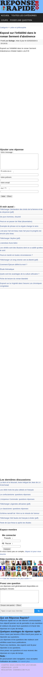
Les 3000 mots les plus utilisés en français (17, 490)
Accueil (5, 15)
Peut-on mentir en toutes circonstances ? (16, 255)
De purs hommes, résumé (10, 217)
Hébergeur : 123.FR (9, 667)
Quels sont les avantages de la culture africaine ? (19, 274)
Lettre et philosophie (18, 28)
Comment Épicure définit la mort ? (13, 265)
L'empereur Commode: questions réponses (17, 499)
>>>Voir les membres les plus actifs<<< (16, 579)
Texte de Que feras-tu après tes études (15, 523)
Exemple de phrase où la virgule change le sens (19, 226)
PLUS (27, 670)
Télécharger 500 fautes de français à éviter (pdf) (19, 518)
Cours (4, 20)
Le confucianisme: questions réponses (15, 495)
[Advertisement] (21, 76)
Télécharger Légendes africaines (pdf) (15, 504)
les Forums (31, 665)
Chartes (5, 665)
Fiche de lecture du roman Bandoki (14, 279)
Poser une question (21, 20)
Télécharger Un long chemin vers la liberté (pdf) (19, 260)
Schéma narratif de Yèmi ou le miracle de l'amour (19, 513)
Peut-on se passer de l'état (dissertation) (16, 221)
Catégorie (4, 28)
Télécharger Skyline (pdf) (10, 238)
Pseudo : (7, 538)
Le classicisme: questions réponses (14, 509)
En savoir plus (24, 661)
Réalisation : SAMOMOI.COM (13, 670)
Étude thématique (7, 269)
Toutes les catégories (24, 15)
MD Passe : (7, 543)
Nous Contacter (17, 665)
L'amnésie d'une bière (8, 243)
